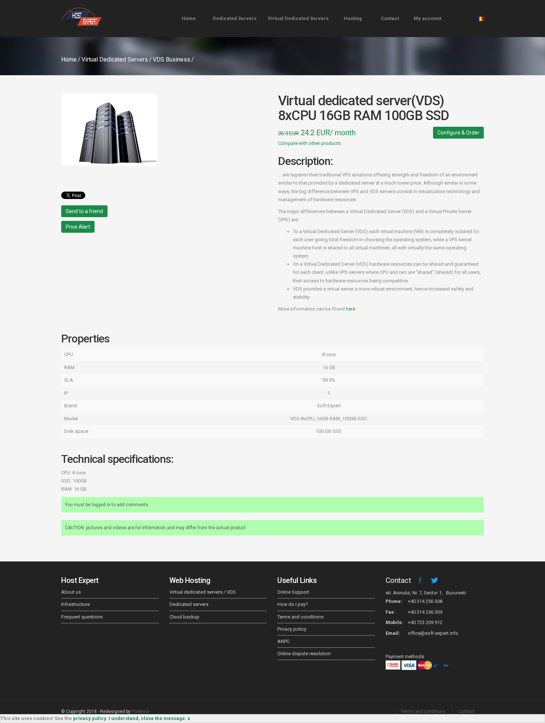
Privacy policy (291, 629)
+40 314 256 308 (425, 601)
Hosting (353, 18)
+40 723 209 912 (425, 622)
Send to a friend (84, 211)
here (351, 309)
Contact (390, 18)
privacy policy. (90, 718)
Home (189, 18)
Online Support (293, 592)
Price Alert (78, 227)
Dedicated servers (188, 604)
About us (71, 592)
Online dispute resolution (304, 653)
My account (427, 18)
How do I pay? (292, 604)
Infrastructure (75, 604)
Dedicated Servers (235, 18)
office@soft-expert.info (433, 633)
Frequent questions (82, 617)
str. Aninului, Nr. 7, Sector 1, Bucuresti (426, 593)
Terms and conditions (300, 617)
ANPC (283, 641)
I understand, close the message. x (149, 718)
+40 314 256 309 (425, 612)
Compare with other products (309, 143)
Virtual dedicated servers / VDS (202, 592)
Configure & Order (458, 133)
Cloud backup (184, 617)
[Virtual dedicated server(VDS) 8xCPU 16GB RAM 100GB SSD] (164, 130)
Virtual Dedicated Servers (298, 18)
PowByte (140, 711)
